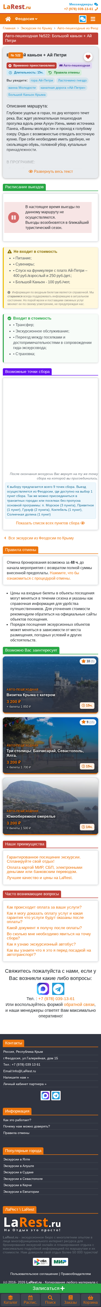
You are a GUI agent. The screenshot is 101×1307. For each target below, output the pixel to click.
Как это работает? (17, 1120)
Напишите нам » (16, 1077)
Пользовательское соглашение (34, 1274)
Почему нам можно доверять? (26, 1126)
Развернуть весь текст (53, 171)
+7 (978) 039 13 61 (26, 1064)
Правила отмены (16, 1133)
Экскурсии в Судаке (18, 1172)
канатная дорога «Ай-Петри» (63, 87)
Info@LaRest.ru (24, 1071)
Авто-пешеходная (74, 65)
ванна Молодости (22, 87)
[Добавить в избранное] (88, 56)
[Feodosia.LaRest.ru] (17, 6)
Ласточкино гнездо (72, 80)
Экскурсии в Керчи (17, 1185)
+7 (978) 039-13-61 (56, 998)
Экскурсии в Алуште (18, 1166)
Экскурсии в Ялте (16, 1159)
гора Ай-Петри (42, 80)
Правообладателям (76, 1274)
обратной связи (79, 1004)
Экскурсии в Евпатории (21, 1191)
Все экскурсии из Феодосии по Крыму (41, 538)
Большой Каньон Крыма (27, 94)
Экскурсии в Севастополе (23, 1179)
